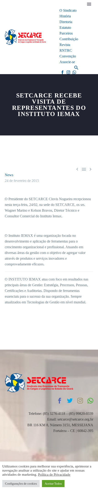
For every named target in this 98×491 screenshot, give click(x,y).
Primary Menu (89, 4)
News (9, 175)
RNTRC (65, 50)
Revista (64, 45)
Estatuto (65, 28)
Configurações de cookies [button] (21, 483)
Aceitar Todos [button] (53, 483)
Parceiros (66, 33)
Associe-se (67, 62)
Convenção (67, 56)
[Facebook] (62, 72)
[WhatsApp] (74, 72)
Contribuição (68, 39)
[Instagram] (68, 72)
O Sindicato (68, 10)
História (65, 16)
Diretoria (65, 22)
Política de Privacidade (54, 474)
